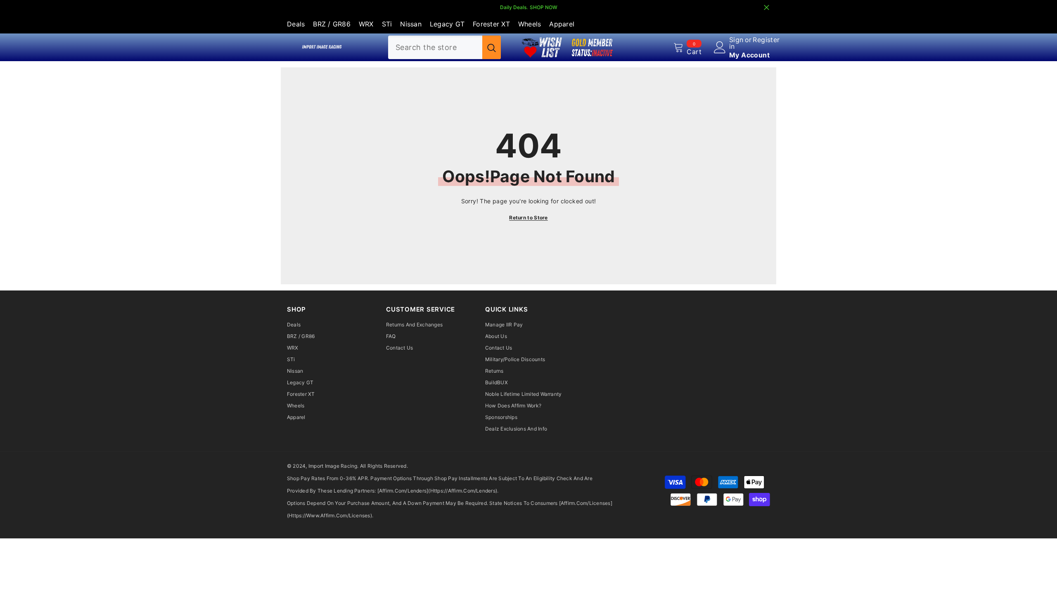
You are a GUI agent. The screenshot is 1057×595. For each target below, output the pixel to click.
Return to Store (528, 217)
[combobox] (435, 47)
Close (766, 7)
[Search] (444, 47)
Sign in (736, 43)
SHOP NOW (543, 7)
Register (766, 40)
